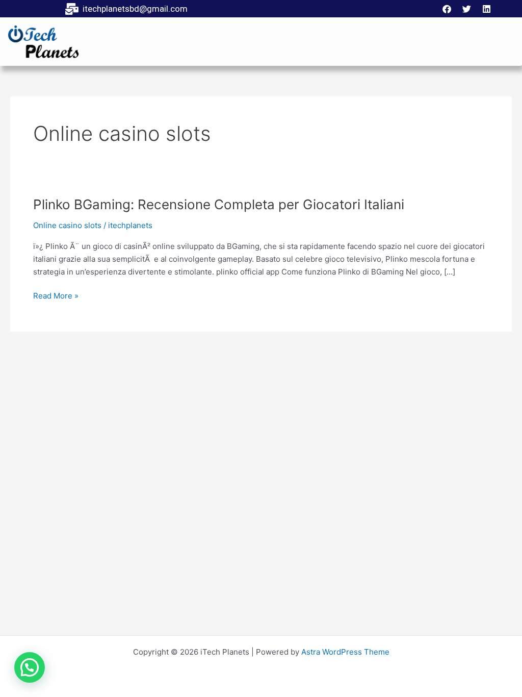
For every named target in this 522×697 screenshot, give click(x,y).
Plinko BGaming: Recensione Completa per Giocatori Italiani (218, 204)
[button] (29, 667)
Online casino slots (67, 225)
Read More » (56, 295)
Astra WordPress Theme (345, 652)
